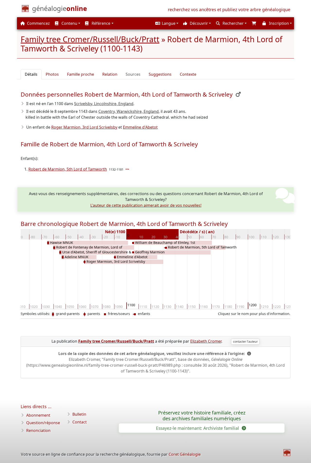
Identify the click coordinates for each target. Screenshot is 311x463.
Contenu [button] (68, 23)
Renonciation (38, 430)
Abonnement (38, 415)
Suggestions (160, 74)
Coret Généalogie (185, 454)
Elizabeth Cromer (205, 341)
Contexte (188, 74)
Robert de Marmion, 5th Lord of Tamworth (67, 169)
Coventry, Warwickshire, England (128, 111)
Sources (133, 74)
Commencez (38, 23)
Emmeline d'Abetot (140, 127)
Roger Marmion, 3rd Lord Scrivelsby (84, 127)
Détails (31, 74)
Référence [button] (100, 23)
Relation (109, 74)
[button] (166, 23)
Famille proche (80, 74)
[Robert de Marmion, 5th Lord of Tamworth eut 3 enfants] (127, 169)
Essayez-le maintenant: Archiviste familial (198, 428)
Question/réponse (43, 422)
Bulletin (79, 414)
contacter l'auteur (245, 341)
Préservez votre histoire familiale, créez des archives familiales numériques (201, 416)
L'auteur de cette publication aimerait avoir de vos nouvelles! (145, 205)
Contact (79, 422)
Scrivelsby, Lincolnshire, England (103, 103)
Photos (52, 74)
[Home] (287, 452)
